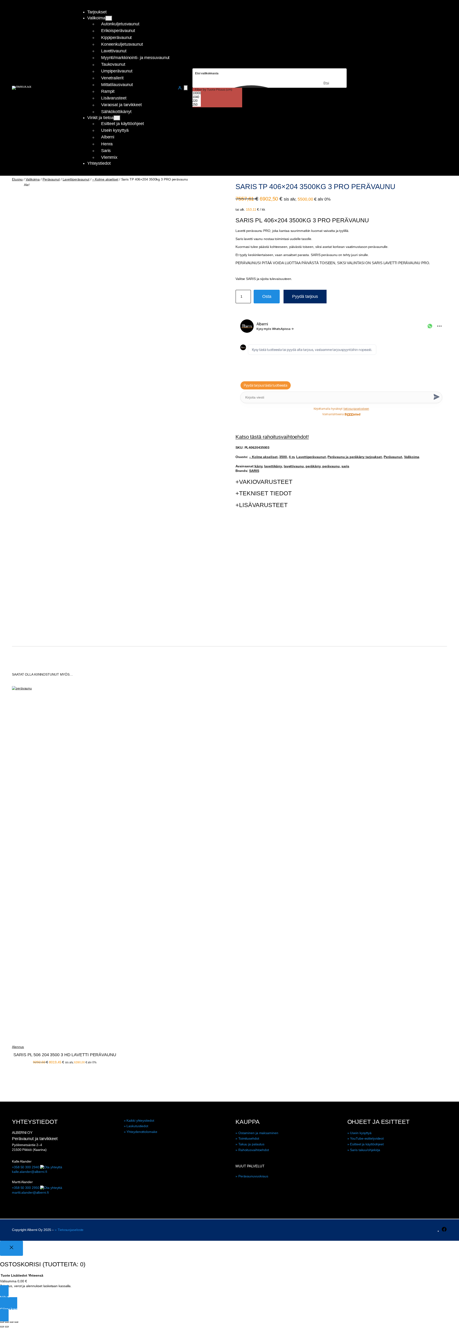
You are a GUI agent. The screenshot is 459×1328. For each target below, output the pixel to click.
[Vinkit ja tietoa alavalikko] (117, 117)
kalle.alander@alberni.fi (29, 1172)
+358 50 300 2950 (25, 1188)
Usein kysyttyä (361, 1133)
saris (345, 466)
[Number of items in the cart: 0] (186, 87)
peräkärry (313, 466)
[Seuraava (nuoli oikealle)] (7, 1326)
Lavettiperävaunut (76, 179)
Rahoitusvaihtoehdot (253, 1150)
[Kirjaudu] (179, 88)
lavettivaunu (294, 466)
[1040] (196, 97)
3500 (283, 457)
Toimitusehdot (248, 1138)
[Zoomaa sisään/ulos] (2, 1322)
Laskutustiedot (137, 1126)
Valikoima (33, 179)
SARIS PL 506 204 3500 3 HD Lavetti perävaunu (64, 1054)
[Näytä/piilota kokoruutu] (7, 1322)
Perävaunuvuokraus (253, 1176)
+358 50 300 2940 (25, 1167)
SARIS (254, 471)
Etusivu (17, 179)
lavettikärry (273, 466)
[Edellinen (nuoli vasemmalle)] (2, 1326)
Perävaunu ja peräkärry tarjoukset (355, 457)
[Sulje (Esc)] (16, 1322)
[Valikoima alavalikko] (108, 18)
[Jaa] (11, 1322)
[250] (196, 105)
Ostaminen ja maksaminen (258, 1133)
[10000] (196, 93)
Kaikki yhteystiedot (140, 1120)
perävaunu (330, 466)
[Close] (11, 1248)
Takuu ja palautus (251, 1144)
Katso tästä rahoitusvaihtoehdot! (272, 437)
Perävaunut (51, 179)
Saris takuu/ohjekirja (365, 1150)
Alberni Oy (22, 1133)
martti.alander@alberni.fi (30, 1192)
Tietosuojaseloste (70, 1230)
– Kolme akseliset (105, 179)
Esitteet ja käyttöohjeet (367, 1144)
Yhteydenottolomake (141, 1132)
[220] (196, 101)
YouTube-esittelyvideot (367, 1138)
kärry (258, 466)
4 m (292, 457)
